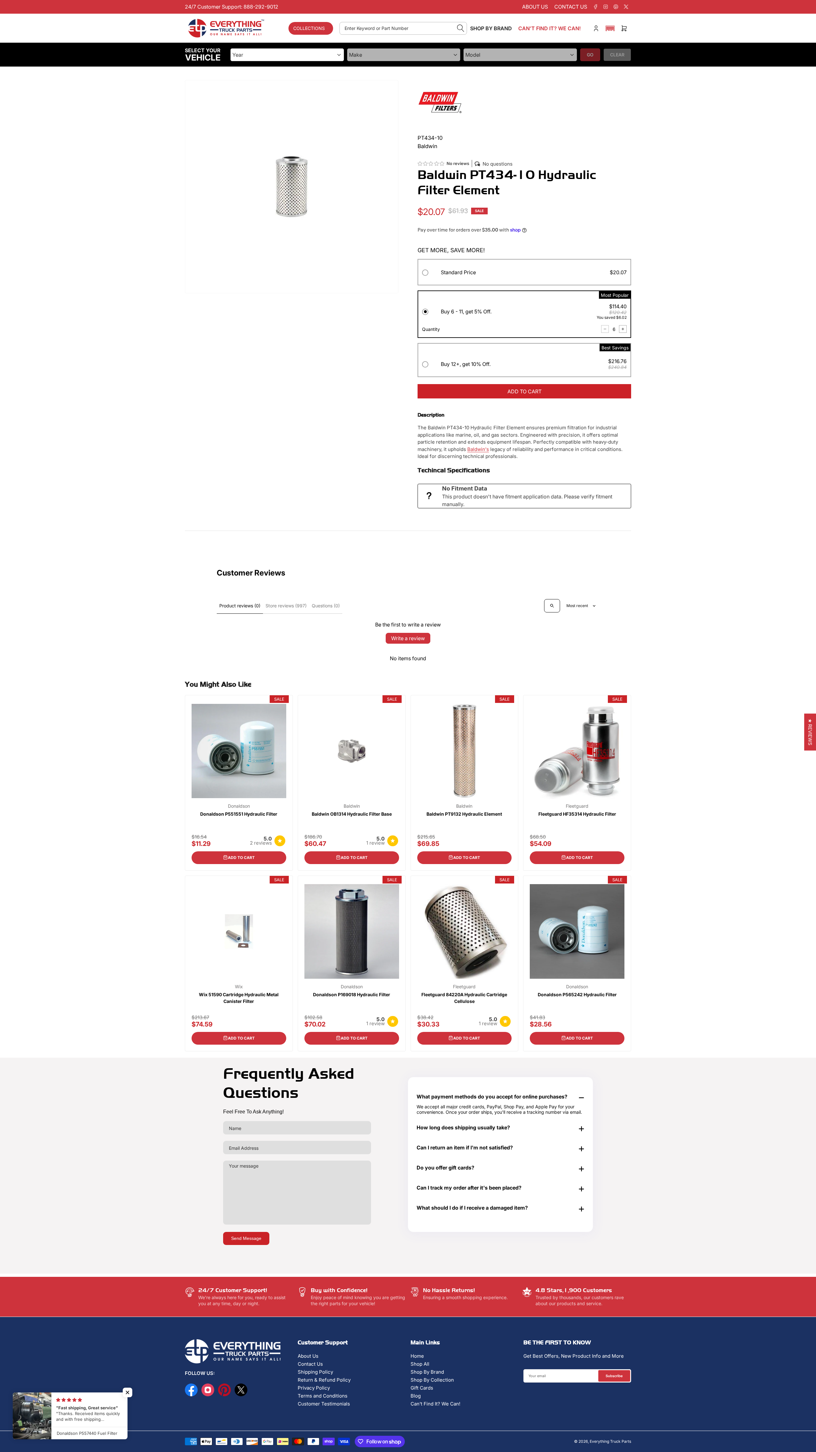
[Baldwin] (440, 102)
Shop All (420, 1364)
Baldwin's (478, 449)
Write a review (408, 638)
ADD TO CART (524, 391)
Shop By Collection (432, 1380)
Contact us (570, 7)
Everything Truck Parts (610, 1441)
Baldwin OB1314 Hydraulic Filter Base (352, 814)
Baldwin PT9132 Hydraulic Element (464, 814)
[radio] (524, 273)
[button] (610, 28)
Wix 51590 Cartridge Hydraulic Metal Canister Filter (239, 998)
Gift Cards (422, 1388)
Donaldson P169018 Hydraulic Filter (351, 994)
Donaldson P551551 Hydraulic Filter (238, 814)
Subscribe (614, 1376)
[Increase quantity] (623, 329)
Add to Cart (241, 857)
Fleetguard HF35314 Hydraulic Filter (577, 814)
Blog (416, 1396)
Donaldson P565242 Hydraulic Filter (577, 994)
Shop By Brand (427, 1372)
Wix (239, 986)
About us (535, 7)
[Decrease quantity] (605, 329)
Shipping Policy (315, 1372)
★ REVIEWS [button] (810, 732)
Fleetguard (577, 806)
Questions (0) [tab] (326, 605)
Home (417, 1356)
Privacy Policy (314, 1388)
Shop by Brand (491, 28)
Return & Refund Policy (324, 1380)
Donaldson (239, 806)
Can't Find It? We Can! (435, 1404)
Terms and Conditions (322, 1396)
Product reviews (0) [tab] (239, 605)
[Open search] (552, 605)
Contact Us (310, 1364)
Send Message (246, 1238)
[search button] (460, 28)
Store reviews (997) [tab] (286, 605)
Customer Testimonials (324, 1404)
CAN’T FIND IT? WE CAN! (549, 28)
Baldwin (352, 806)
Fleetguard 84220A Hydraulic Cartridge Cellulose (464, 998)
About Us (308, 1356)
